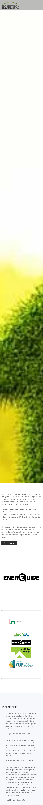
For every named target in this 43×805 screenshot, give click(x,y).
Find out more (9, 543)
